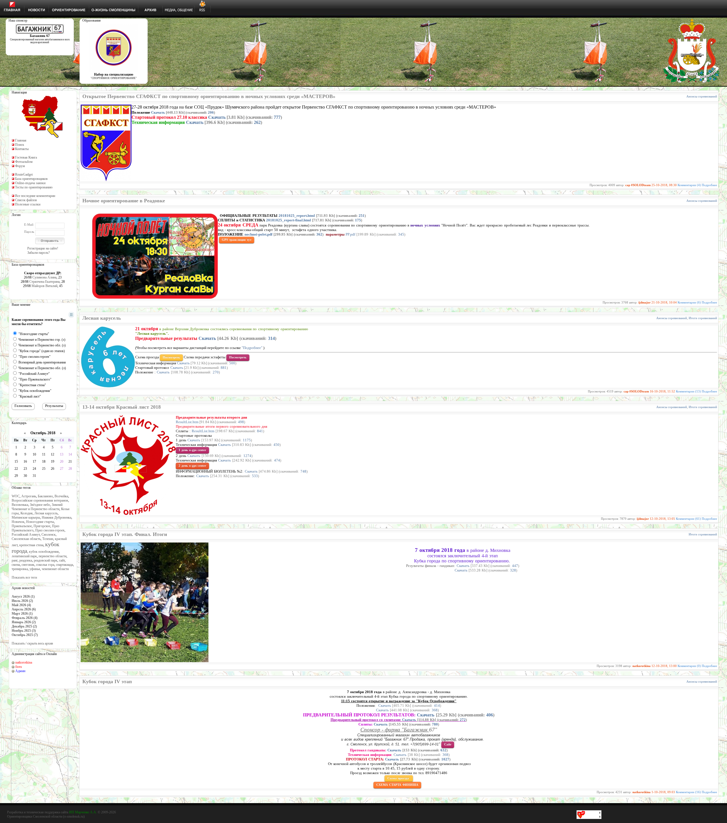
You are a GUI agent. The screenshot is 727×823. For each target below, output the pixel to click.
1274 (247, 456)
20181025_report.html (297, 215)
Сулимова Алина (44, 277)
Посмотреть (171, 357)
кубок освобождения (44, 552)
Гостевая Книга (26, 157)
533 (255, 476)
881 (224, 367)
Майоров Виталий (44, 286)
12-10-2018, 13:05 (662, 518)
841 (260, 431)
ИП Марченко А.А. (83, 812)
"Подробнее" (252, 348)
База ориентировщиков (31, 179)
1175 (247, 440)
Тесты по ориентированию (34, 187)
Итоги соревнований (703, 318)
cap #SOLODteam (638, 185)
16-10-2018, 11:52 (662, 391)
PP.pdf (350, 234)
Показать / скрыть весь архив (32, 643)
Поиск (19, 145)
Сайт (447, 744)
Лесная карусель (46, 513)
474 (277, 460)
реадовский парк (45, 560)
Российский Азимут (26, 535)
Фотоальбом (24, 162)
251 (362, 215)
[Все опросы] (61, 315)
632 (443, 750)
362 (319, 234)
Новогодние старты (40, 522)
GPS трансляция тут (236, 239)
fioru (18, 667)
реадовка (25, 560)
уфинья (35, 569)
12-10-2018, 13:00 (664, 666)
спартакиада (64, 565)
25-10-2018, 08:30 (664, 185)
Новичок (18, 522)
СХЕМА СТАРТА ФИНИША (397, 784)
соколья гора (45, 565)
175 (358, 220)
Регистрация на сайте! (42, 248)
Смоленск (48, 535)
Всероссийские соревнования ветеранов (40, 500)
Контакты (22, 149)
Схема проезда (398, 778)
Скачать (158, 112)
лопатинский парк (24, 556)
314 (271, 338)
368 (435, 710)
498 (241, 422)
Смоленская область (26, 539)
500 (232, 363)
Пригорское (42, 526)
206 (211, 112)
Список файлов (26, 200)
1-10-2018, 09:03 (663, 792)
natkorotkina (23, 662)
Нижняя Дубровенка (56, 517)
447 (515, 566)
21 (70, 462)
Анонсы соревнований (701, 96)
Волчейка (61, 496)
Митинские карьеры (26, 517)
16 (25, 462)
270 (216, 372)
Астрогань (28, 496)
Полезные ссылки (27, 204)
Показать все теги (24, 577)
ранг (15, 560)
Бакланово (45, 496)
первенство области (52, 556)
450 (276, 444)
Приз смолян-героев (49, 530)
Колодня (26, 513)
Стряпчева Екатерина (44, 282)
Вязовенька (20, 505)
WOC (16, 496)
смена (16, 565)
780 (435, 724)
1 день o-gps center (192, 450)
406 (489, 714)
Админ (20, 671)
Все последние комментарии (35, 196)
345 (401, 234)
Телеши (47, 539)
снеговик (28, 565)
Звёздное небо (40, 505)
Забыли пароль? (38, 253)
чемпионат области (55, 569)
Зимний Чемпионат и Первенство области (37, 507)
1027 (445, 759)
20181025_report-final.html (288, 220)
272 (463, 720)
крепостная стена (31, 545)
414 (437, 705)
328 (513, 570)
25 (43, 469)
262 (257, 122)
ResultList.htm (187, 422)
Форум (20, 166)
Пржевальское (22, 526)
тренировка (20, 569)
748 (303, 471)
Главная (20, 140)
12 (52, 454)
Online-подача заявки (30, 183)
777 (277, 117)
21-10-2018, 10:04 (664, 302)
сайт (62, 560)
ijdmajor (644, 302)
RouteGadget (24, 174)
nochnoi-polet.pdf (258, 234)
